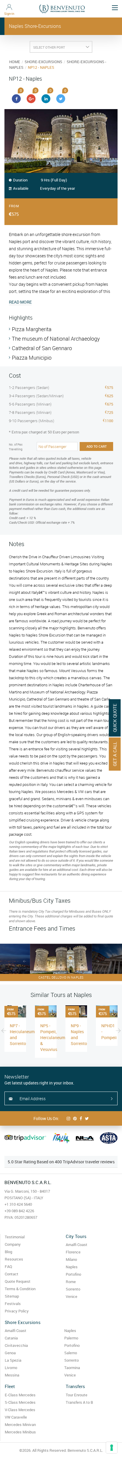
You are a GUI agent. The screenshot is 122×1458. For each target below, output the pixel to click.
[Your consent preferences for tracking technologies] (111, 1447)
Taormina (72, 1367)
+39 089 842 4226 (19, 1210)
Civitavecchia (16, 1345)
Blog (8, 1251)
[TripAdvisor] (25, 1138)
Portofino (73, 1274)
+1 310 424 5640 (18, 1204)
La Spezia (13, 1360)
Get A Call (115, 754)
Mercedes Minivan (20, 1424)
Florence (73, 1252)
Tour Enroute (76, 1395)
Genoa (10, 1352)
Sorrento (73, 1289)
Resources (14, 1259)
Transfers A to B (79, 1402)
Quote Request (17, 1281)
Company (13, 1244)
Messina (12, 1375)
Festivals (13, 1303)
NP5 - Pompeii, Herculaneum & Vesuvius (52, 1037)
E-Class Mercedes (20, 1395)
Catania (11, 1338)
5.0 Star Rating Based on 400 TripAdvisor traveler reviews (61, 1162)
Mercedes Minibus (20, 1432)
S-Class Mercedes (20, 1402)
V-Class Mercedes (20, 1409)
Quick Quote (115, 718)
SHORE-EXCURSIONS (43, 61)
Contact (11, 1274)
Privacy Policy (17, 1311)
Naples (72, 1266)
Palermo (71, 1338)
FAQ (8, 1266)
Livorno (11, 1367)
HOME (14, 61)
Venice (71, 1296)
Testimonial (15, 1237)
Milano (71, 1259)
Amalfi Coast (76, 1244)
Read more (20, 302)
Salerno (70, 1352)
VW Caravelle (16, 1417)
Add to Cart (96, 446)
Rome (71, 1281)
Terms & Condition (20, 1288)
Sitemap (12, 1296)
